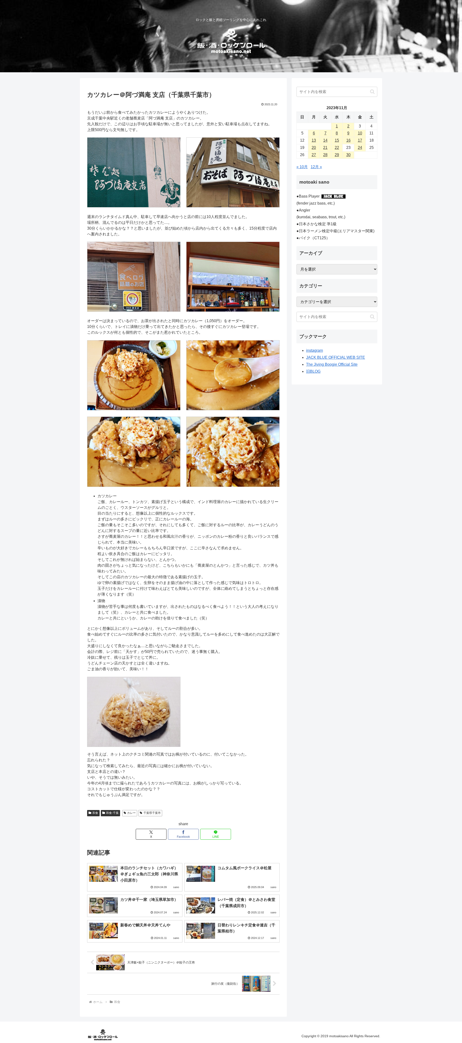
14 (325, 140)
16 (348, 140)
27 (314, 155)
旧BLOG (313, 371)
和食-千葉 (112, 813)
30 (348, 155)
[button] (372, 91)
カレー (131, 813)
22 (337, 148)
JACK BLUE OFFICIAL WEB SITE (335, 357)
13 (314, 140)
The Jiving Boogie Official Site (332, 364)
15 (337, 140)
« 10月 (302, 167)
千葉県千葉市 (152, 813)
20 (314, 148)
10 (360, 133)
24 (360, 148)
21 (325, 148)
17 (360, 140)
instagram (314, 350)
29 (337, 155)
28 (325, 155)
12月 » (316, 167)
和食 (95, 813)
